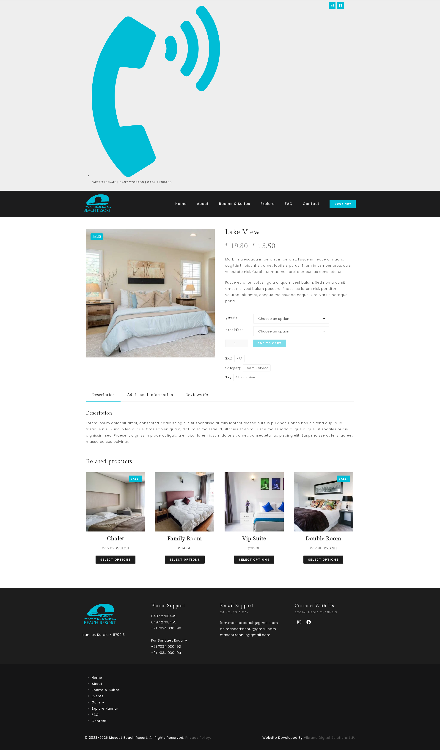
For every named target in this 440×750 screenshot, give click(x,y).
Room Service (257, 368)
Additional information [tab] (150, 395)
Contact (311, 203)
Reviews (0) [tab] (196, 395)
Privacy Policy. (198, 737)
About (203, 203)
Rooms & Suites (234, 203)
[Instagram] (332, 5)
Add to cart (269, 343)
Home (181, 203)
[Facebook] (340, 5)
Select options (115, 559)
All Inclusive (245, 377)
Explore (268, 203)
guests (231, 317)
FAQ (288, 203)
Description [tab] (103, 395)
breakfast (234, 330)
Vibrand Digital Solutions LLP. (329, 737)
